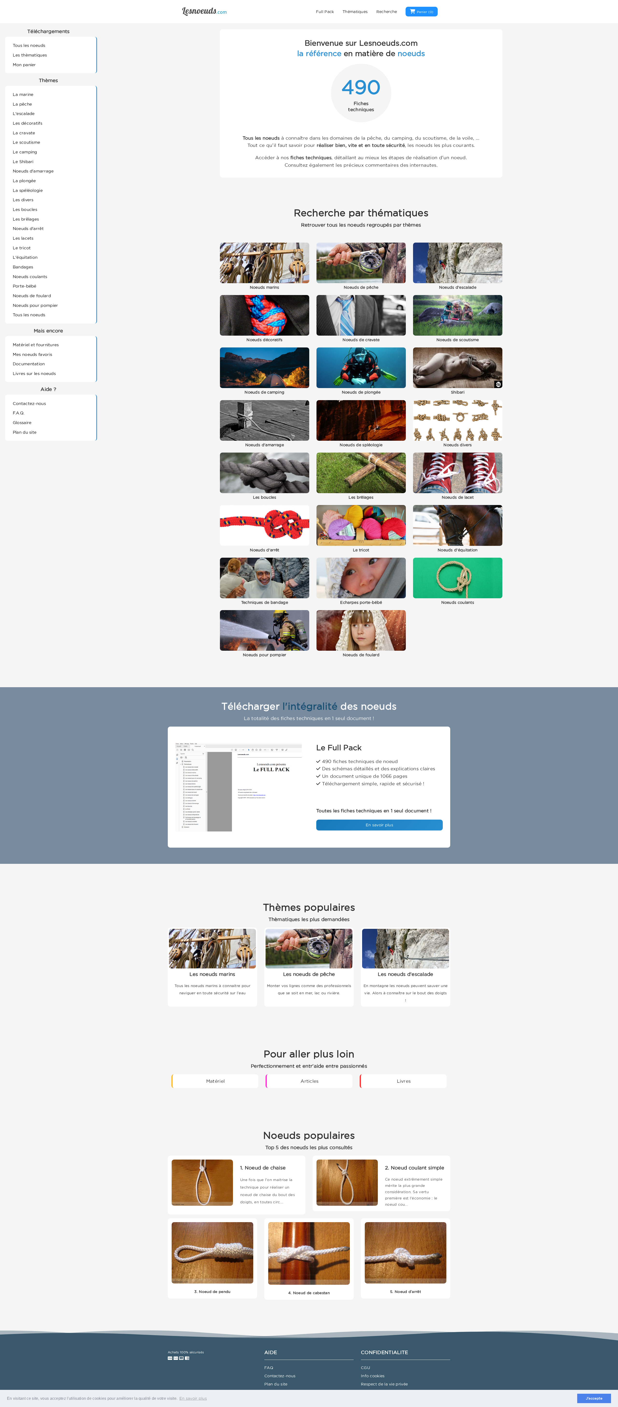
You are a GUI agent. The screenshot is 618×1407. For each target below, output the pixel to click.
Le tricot (22, 247)
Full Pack (325, 11)
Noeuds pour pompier (35, 305)
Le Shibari (23, 161)
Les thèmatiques (30, 55)
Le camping (25, 152)
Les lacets (23, 238)
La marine (23, 94)
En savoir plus (379, 825)
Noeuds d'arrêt (28, 228)
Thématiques (355, 11)
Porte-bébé (24, 286)
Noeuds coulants (30, 276)
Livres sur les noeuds (34, 373)
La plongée (24, 180)
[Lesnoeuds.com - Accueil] (204, 11)
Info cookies (373, 1376)
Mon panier (24, 64)
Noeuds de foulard (32, 295)
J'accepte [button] (594, 1398)
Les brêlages (26, 219)
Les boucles (25, 209)
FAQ (268, 1367)
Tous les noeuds (29, 45)
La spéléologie (28, 190)
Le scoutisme (26, 142)
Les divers (23, 199)
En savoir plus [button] (193, 1398)
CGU (365, 1367)
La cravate (24, 132)
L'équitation (25, 257)
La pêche (22, 104)
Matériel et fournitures (36, 344)
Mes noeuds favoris (32, 354)
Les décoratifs (27, 123)
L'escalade (24, 113)
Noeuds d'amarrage (33, 171)
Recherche (386, 11)
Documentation (29, 363)
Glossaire (22, 422)
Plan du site (25, 432)
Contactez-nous (29, 403)
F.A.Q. (19, 413)
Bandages (23, 267)
